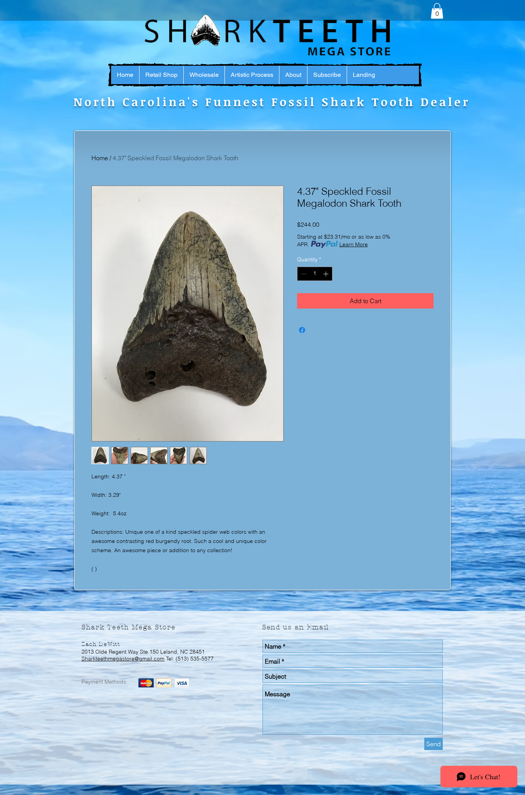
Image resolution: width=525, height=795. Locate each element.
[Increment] (326, 273)
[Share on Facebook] (302, 330)
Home (99, 158)
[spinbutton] (315, 273)
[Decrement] (303, 273)
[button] (437, 11)
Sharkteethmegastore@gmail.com (122, 658)
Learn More (353, 244)
